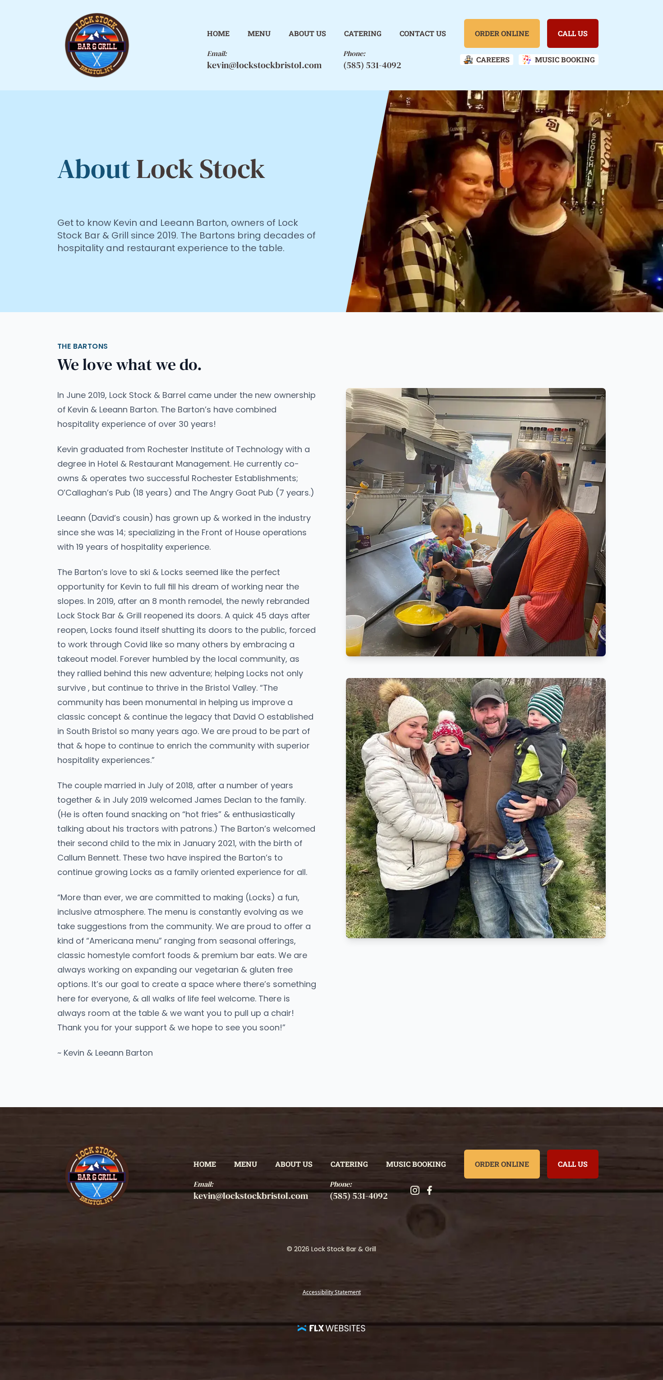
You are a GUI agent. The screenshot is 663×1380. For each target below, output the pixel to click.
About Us (307, 33)
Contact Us (423, 33)
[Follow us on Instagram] (415, 1190)
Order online (502, 33)
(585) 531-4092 (372, 65)
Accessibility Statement (332, 1292)
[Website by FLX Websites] (331, 1328)
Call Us (573, 33)
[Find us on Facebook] (429, 1190)
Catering (363, 33)
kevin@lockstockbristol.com (264, 65)
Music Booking (416, 1164)
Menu (259, 33)
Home (218, 33)
